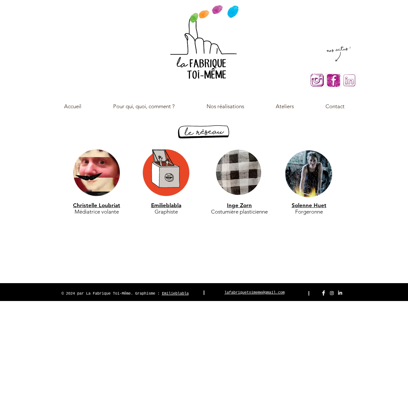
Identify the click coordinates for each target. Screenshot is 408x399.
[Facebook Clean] (323, 293)
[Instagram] (331, 293)
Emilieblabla (175, 293)
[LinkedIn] (340, 293)
